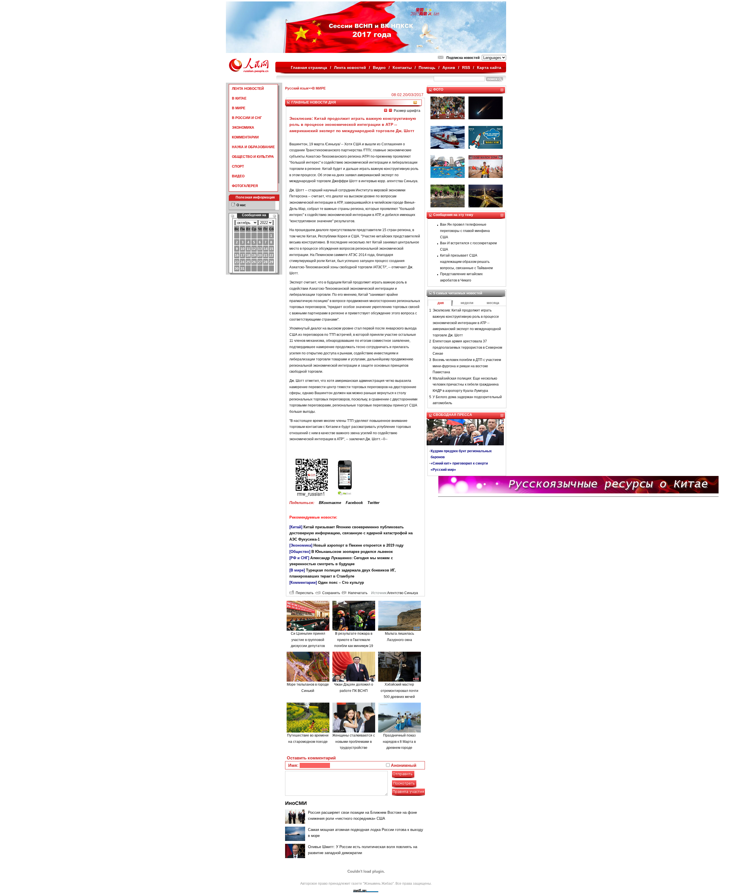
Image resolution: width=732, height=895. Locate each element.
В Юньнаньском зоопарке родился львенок (352, 551)
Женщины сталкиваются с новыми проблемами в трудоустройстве (353, 741)
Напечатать (356, 593)
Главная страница (309, 67)
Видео (379, 67)
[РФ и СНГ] (299, 558)
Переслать (303, 593)
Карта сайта (489, 67)
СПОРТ (238, 166)
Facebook (354, 503)
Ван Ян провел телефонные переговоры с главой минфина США (465, 231)
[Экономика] (300, 545)
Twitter (373, 503)
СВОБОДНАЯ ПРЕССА (452, 415)
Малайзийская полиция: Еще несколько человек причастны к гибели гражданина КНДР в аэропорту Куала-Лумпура (466, 384)
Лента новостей (350, 67)
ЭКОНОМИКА (243, 128)
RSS (466, 67)
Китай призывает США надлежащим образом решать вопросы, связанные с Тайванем (466, 261)
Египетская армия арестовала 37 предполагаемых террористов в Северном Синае (467, 347)
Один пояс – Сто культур (341, 582)
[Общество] (299, 551)
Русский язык (296, 88)
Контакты (402, 67)
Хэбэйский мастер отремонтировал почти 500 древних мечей (399, 690)
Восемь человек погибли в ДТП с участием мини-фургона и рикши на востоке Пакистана (467, 366)
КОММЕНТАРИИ (245, 137)
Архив (448, 67)
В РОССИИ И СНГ (247, 118)
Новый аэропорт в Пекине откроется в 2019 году (358, 545)
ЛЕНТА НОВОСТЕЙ (248, 89)
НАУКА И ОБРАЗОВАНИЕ (253, 147)
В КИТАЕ (239, 98)
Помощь (427, 67)
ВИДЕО (238, 176)
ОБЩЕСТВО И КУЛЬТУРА (253, 157)
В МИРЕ (238, 108)
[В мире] (297, 570)
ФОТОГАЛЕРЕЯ (245, 186)
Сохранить (330, 593)
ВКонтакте (330, 503)
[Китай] (295, 527)
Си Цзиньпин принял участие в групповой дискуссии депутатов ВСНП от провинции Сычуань (308, 646)
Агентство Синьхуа (402, 593)
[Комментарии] (303, 582)
